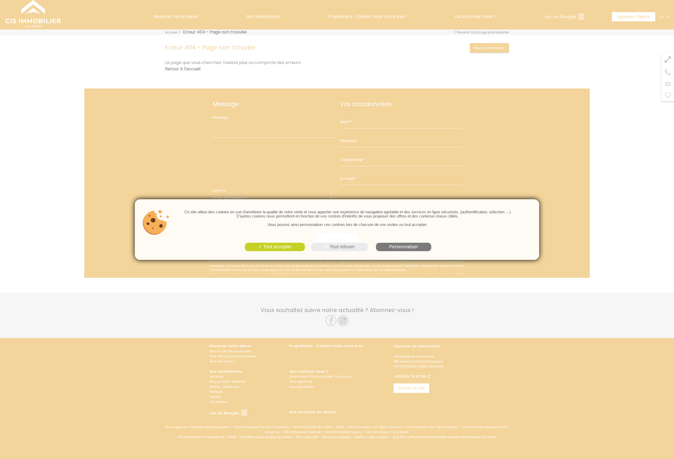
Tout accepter (277, 246)
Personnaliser (403, 246)
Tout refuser (341, 246)
